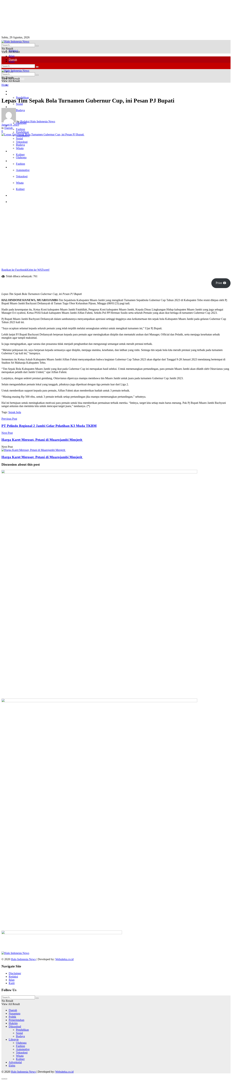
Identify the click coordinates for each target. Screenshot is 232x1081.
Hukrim (13, 84)
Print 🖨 (221, 283)
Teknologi (22, 176)
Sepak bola (14, 412)
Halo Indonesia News (23, 959)
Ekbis (12, 167)
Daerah (13, 59)
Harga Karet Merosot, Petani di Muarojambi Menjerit (42, 457)
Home (5, 84)
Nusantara (14, 1013)
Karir (12, 983)
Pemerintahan (16, 1020)
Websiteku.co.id (64, 959)
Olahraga (21, 157)
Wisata (20, 148)
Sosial (19, 138)
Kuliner (20, 189)
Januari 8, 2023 (10, 124)
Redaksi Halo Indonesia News (37, 121)
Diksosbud (15, 1026)
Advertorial (15, 160)
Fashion (20, 163)
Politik (12, 106)
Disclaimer (15, 973)
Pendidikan (22, 132)
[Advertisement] (85, 17)
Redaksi (13, 976)
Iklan (11, 56)
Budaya (20, 144)
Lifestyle (14, 151)
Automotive (23, 170)
